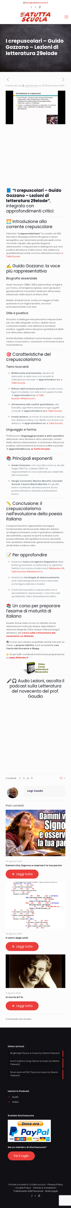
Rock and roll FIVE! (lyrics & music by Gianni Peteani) (34, 1074)
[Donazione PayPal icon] (40, 7)
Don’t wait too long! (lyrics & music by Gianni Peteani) (34, 1062)
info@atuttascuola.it (37, 2)
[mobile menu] (66, 17)
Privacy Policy (55, 1184)
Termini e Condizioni (44, 1187)
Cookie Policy (23, 1187)
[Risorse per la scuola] (35, 17)
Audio (15, 1097)
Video (15, 1102)
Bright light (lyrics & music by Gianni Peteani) (35, 1053)
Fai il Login (21, 1156)
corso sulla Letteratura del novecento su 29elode (30, 634)
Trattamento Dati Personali (28, 1191)
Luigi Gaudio (31, 85)
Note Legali (51, 1191)
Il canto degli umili (17, 937)
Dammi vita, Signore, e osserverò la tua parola (34, 865)
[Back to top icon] (64, 1201)
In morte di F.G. (14, 997)
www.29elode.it (18, 657)
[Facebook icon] (31, 7)
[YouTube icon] (35, 7)
